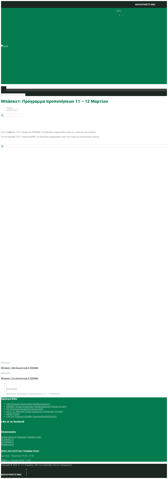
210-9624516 (7, 442)
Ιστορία (130, 24)
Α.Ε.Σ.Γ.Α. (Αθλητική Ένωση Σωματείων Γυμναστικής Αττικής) (34, 411)
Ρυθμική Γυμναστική (142, 39)
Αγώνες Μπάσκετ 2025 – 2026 (152, 37)
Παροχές (126, 49)
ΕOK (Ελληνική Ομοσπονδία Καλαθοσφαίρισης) (28, 404)
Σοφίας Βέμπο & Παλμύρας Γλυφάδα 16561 (21, 437)
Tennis (135, 42)
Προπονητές (133, 29)
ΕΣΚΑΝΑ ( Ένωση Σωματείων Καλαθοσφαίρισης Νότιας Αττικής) (36, 406)
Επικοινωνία (128, 72)
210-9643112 (7, 439)
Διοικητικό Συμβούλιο (138, 27)
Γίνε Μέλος (130, 77)
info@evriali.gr (7, 444)
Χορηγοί (126, 52)
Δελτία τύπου (133, 69)
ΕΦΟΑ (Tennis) (13, 414)
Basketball (137, 34)
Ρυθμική (131, 59)
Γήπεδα (130, 47)
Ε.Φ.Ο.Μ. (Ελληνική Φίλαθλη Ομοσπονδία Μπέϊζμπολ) (31, 416)
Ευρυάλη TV (132, 67)
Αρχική (125, 19)
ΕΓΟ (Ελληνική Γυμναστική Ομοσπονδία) (24, 409)
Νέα (123, 54)
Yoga (134, 44)
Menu (118, 10)
